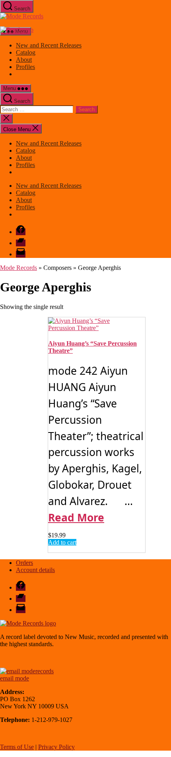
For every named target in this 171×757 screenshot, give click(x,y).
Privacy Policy (56, 746)
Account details (35, 569)
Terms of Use (17, 746)
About (24, 59)
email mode (14, 678)
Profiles (25, 66)
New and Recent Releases (49, 45)
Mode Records (18, 267)
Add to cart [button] (62, 542)
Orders (24, 562)
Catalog (25, 52)
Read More (76, 517)
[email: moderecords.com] (27, 671)
